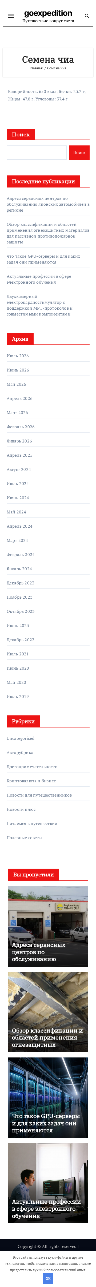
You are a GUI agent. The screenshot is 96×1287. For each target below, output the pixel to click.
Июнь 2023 (18, 625)
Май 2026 (16, 384)
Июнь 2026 (18, 370)
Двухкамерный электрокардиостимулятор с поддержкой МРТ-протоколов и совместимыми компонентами (40, 305)
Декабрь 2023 (20, 583)
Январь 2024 (19, 569)
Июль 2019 (18, 696)
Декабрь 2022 (20, 640)
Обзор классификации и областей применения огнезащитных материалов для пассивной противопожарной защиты (48, 233)
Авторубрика (20, 752)
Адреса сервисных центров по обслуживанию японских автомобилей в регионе (48, 204)
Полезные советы (24, 838)
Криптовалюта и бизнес (31, 781)
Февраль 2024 (21, 554)
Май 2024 (16, 512)
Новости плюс (21, 809)
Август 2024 (19, 469)
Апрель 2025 (20, 455)
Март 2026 (17, 412)
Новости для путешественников (39, 795)
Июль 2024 (18, 483)
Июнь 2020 (18, 668)
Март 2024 (17, 540)
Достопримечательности (32, 767)
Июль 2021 (18, 654)
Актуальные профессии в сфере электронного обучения (39, 279)
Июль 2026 (18, 356)
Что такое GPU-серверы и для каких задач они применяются (43, 259)
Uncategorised (21, 738)
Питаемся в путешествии (32, 823)
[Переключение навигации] (11, 15)
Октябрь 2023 (21, 611)
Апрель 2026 (20, 398)
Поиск (21, 134)
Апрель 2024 (20, 526)
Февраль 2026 (21, 427)
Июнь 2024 (18, 498)
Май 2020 (16, 682)
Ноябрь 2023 (20, 597)
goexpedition (48, 13)
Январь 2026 (19, 441)
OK (48, 1278)
